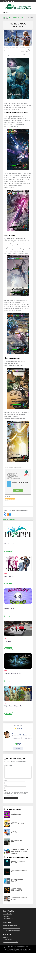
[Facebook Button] (5, 1)
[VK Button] (11, 1)
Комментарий (8, 765)
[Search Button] (13, 1)
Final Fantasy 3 (9, 544)
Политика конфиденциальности (11, 930)
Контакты (5, 937)
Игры (5, 540)
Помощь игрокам (7, 939)
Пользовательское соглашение (11, 928)
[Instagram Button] (7, 1)
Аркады (6, 605)
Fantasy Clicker (9, 608)
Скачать (17, 490)
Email (6, 785)
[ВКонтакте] (5, 514)
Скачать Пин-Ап (7, 916)
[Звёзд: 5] (14, 499)
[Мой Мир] (10, 514)
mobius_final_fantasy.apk (20, 482)
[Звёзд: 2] (8, 499)
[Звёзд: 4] (12, 499)
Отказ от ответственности (10, 925)
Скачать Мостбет (7, 914)
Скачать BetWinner (8, 918)
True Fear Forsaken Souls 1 (12, 673)
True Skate (7, 641)
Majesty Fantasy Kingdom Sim (13, 706)
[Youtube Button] (9, 1)
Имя (6, 780)
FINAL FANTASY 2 (10, 576)
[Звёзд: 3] (10, 499)
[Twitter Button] (3, 1)
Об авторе (18, 748)
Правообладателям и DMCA (10, 942)
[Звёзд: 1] (6, 499)
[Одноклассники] (8, 514)
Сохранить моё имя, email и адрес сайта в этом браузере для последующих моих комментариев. (16, 793)
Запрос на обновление (9, 519)
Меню (7, 12)
